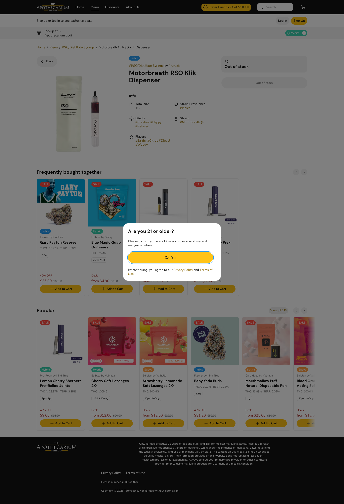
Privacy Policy (183, 270)
